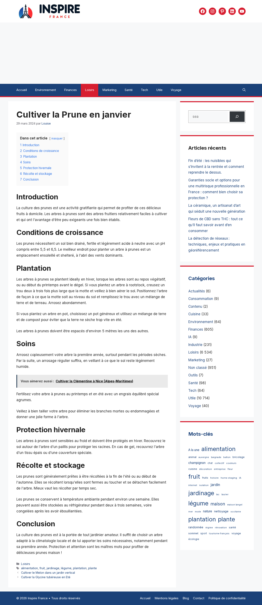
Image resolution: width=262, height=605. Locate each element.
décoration (205, 469)
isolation (204, 485)
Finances (70, 90)
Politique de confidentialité (227, 598)
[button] (244, 90)
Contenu (195, 306)
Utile (159, 90)
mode (198, 511)
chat (210, 463)
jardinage (52, 568)
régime (209, 527)
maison (217, 503)
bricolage (239, 457)
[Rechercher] (237, 116)
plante (92, 568)
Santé (129, 90)
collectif (219, 463)
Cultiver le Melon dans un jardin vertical (48, 572)
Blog (186, 598)
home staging (229, 477)
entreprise (220, 469)
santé (232, 527)
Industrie (195, 345)
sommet (193, 533)
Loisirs (89, 90)
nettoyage (221, 511)
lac (217, 494)
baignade (216, 457)
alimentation (29, 568)
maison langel (234, 504)
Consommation (200, 299)
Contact (198, 598)
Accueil (21, 90)
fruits (205, 477)
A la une (193, 450)
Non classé (197, 368)
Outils (193, 375)
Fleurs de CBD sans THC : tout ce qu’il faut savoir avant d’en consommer (215, 225)
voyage (236, 533)
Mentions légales (166, 598)
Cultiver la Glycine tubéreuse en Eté (45, 577)
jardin (215, 484)
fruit (42, 568)
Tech (144, 90)
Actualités (196, 291)
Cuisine (194, 314)
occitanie (235, 511)
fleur (230, 469)
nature (207, 511)
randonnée (195, 527)
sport (203, 533)
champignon (197, 463)
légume (66, 568)
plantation (80, 568)
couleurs (231, 463)
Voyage (176, 90)
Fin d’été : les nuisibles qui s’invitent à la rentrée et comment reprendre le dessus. (216, 167)
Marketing (109, 90)
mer (190, 511)
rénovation (221, 527)
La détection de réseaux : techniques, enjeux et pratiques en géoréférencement (216, 244)
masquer (57, 138)
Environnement (45, 90)
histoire (214, 478)
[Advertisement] (131, 53)
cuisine (192, 468)
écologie (193, 539)
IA (190, 337)
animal (192, 457)
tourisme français (219, 533)
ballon (226, 457)
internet (192, 485)
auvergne (204, 457)
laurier (224, 494)
